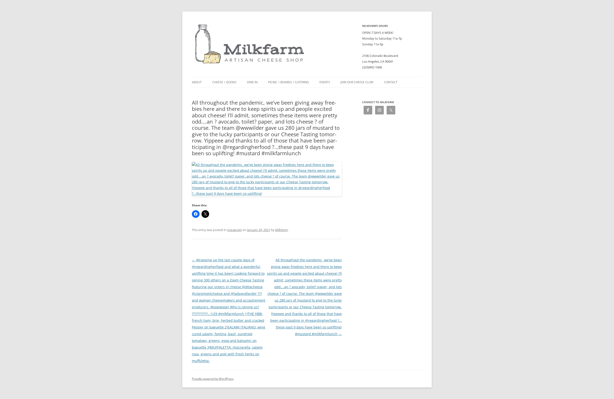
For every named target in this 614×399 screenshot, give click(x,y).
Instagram (234, 230)
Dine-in (252, 82)
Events (324, 82)
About (197, 82)
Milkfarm (281, 230)
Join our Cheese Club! (357, 82)
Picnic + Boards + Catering (288, 82)
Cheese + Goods (224, 82)
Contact (390, 82)
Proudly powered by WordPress (213, 379)
